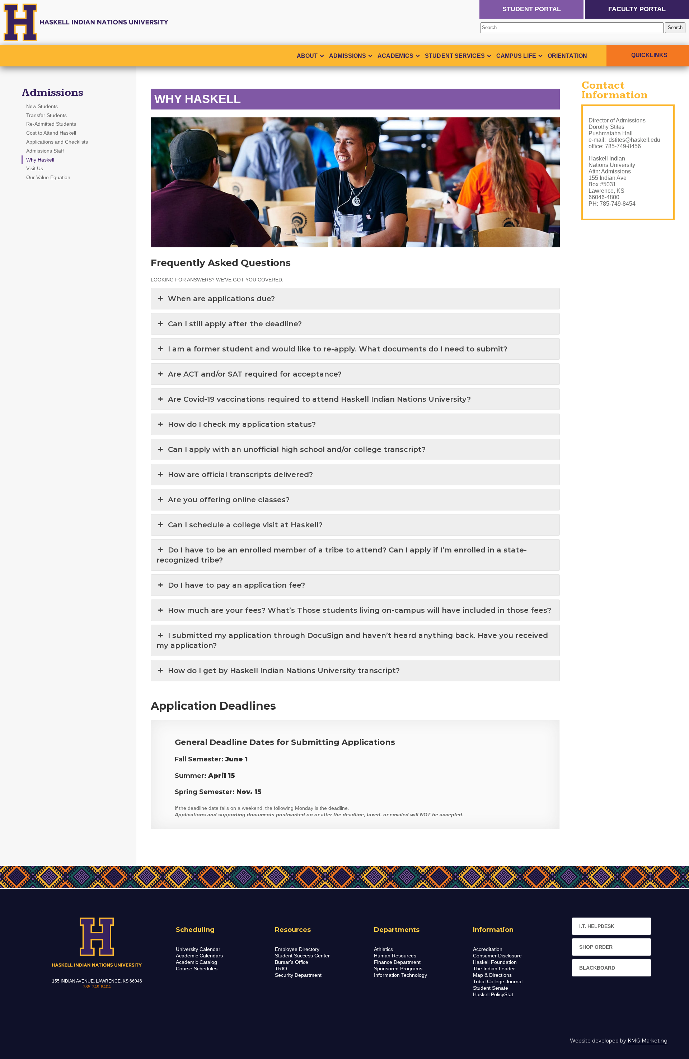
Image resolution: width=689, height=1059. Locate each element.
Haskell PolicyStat (493, 994)
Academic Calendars (199, 955)
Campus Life (516, 56)
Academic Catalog (196, 962)
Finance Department (397, 962)
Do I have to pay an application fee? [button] (236, 585)
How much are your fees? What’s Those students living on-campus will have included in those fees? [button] (359, 610)
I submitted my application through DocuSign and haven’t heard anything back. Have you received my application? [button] (352, 640)
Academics (395, 56)
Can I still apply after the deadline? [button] (235, 323)
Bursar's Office (291, 962)
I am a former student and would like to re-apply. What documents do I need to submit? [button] (337, 349)
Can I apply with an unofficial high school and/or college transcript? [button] (297, 449)
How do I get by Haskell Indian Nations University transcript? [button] (284, 670)
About (307, 56)
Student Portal (531, 9)
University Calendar (198, 949)
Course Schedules (196, 968)
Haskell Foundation (495, 962)
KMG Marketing (647, 1040)
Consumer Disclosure (497, 955)
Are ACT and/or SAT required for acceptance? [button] (255, 374)
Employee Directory (297, 949)
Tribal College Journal (497, 981)
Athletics (383, 949)
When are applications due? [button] (221, 298)
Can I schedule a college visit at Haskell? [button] (245, 525)
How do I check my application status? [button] (242, 424)
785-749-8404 (97, 986)
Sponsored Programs (398, 968)
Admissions (347, 56)
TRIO (281, 968)
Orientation (567, 56)
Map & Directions (492, 975)
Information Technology (400, 975)
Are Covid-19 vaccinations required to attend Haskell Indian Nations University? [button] (319, 399)
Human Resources (395, 955)
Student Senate (490, 988)
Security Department (298, 975)
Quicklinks (649, 55)
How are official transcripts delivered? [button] (240, 474)
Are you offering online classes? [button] (229, 499)
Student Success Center (302, 955)
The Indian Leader (494, 968)
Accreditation (487, 949)
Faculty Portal (637, 9)
